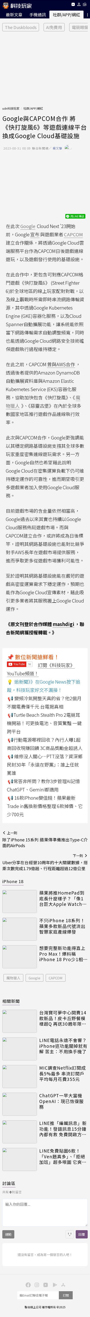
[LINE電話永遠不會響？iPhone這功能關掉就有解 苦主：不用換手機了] (19, 1048)
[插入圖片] (70, 1234)
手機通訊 (37, 15)
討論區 (8, 1183)
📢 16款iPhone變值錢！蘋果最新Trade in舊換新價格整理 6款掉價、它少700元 (45, 806)
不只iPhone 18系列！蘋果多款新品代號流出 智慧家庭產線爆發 (62, 926)
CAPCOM (56, 977)
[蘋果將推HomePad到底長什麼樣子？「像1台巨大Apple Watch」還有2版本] (19, 901)
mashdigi (63, 624)
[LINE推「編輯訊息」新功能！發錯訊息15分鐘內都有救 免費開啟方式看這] (19, 1131)
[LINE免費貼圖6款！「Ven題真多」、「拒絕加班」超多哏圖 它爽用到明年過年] (19, 1159)
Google (34, 977)
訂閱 (66, 1295)
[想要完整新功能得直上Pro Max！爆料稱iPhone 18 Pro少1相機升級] (19, 956)
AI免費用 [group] (54, 27)
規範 (8, 1234)
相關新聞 (11, 1001)
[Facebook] (27, 1284)
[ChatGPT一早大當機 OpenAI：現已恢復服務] (19, 1104)
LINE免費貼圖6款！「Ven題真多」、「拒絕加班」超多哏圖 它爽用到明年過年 (63, 1156)
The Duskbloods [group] (20, 27)
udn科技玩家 (10, 108)
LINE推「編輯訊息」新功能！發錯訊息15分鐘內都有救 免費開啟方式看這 (63, 1128)
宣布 (34, 234)
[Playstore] (54, 1284)
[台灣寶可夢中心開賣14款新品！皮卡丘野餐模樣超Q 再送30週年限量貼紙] (19, 1021)
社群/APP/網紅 (66, 15)
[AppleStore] (62, 1284)
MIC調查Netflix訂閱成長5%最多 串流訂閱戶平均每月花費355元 (62, 1073)
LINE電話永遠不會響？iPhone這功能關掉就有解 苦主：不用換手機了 (63, 1045)
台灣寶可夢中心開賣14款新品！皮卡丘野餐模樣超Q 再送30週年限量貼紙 (62, 1018)
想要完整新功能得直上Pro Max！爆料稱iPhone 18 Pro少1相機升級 (63, 953)
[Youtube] (73, 5)
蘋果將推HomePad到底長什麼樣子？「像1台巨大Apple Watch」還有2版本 (63, 898)
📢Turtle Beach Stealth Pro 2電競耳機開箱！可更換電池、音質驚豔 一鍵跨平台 (44, 723)
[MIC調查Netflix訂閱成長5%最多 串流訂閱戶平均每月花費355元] (19, 1076)
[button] (79, 5)
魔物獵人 (13, 977)
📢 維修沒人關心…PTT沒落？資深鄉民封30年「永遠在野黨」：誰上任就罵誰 (44, 764)
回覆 (81, 1234)
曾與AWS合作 (61, 364)
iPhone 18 (13, 881)
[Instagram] (36, 1284)
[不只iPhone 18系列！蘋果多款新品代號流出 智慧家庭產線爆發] (19, 929)
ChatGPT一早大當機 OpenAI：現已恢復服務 (61, 1101)
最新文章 (14, 15)
